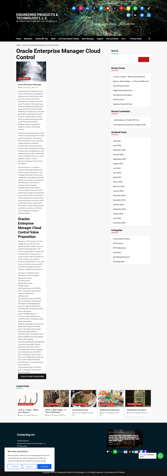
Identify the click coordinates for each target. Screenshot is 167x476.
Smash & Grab (118, 99)
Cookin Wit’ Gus (41, 39)
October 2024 (118, 204)
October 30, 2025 (113, 413)
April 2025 (117, 177)
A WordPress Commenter (123, 125)
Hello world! (141, 125)
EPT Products (118, 243)
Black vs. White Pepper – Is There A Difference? (131, 81)
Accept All (44, 466)
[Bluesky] (142, 15)
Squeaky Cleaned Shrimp (122, 104)
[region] (30, 459)
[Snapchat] (128, 8)
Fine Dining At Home (121, 86)
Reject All (29, 466)
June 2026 (117, 145)
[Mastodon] (128, 15)
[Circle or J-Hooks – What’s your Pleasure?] (29, 398)
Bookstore (28, 39)
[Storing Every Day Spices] (138, 398)
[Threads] (115, 8)
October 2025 (118, 154)
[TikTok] (149, 8)
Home (18, 39)
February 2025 (119, 186)
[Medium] (135, 15)
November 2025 (119, 150)
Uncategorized (118, 261)
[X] (67, 8)
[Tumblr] (94, 8)
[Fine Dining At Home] (83, 398)
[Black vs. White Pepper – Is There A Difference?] (56, 398)
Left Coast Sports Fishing (68, 39)
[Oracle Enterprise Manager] (31, 72)
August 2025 (118, 164)
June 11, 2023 (30, 87)
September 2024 (119, 209)
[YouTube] (108, 8)
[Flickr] (87, 8)
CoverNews (109, 472)
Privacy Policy (136, 39)
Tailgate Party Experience (122, 90)
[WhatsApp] (135, 8)
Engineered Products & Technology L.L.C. (37, 16)
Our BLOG (117, 252)
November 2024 (119, 200)
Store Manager (88, 39)
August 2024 (118, 214)
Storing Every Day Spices (122, 95)
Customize (15, 466)
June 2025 (117, 173)
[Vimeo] (101, 8)
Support (100, 39)
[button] (149, 39)
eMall (53, 39)
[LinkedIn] (142, 8)
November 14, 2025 (87, 413)
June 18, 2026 (58, 415)
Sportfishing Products (121, 257)
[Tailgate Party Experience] (111, 398)
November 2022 (119, 223)
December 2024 (119, 195)
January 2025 (118, 191)
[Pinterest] (122, 8)
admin (22, 88)
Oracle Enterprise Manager (29, 84)
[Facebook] (74, 8)
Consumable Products (121, 239)
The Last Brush (112, 39)
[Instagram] (81, 8)
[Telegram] (149, 15)
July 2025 (117, 168)
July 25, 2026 (30, 415)
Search (114, 50)
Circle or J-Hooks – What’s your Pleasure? (129, 77)
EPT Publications (24, 78)
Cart (123, 39)
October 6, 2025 (140, 413)
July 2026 (117, 141)
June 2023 (117, 218)
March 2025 (117, 182)
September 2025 (119, 159)
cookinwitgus (118, 120)
